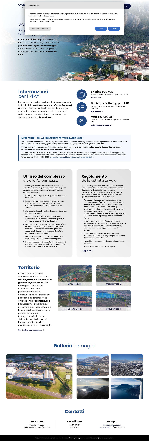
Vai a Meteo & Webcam (101, 125)
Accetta (114, 28)
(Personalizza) (94, 438)
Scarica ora (96, 98)
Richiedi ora (96, 112)
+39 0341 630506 (106, 427)
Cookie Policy (84, 438)
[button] (10, 377)
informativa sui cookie (46, 16)
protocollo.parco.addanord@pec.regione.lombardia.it (71, 157)
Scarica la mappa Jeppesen (30, 330)
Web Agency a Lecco (107, 438)
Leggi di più (86, 251)
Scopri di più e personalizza (40, 28)
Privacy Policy (74, 438)
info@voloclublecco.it (112, 425)
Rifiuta (101, 28)
